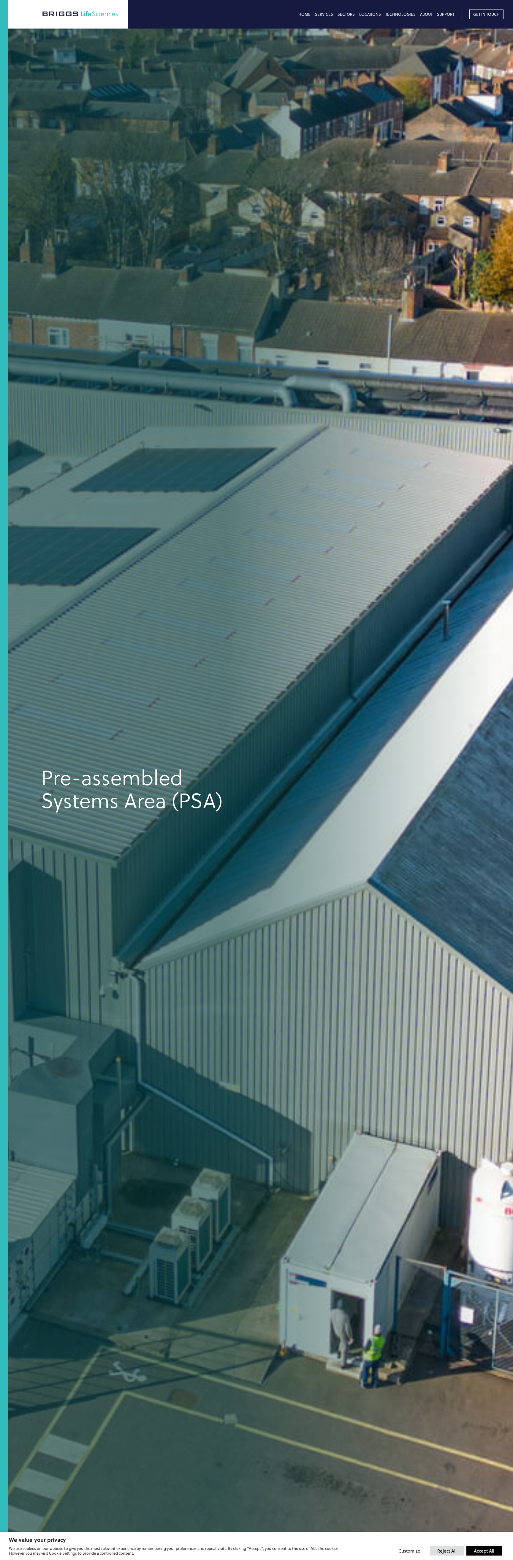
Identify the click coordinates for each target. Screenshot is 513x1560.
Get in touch (486, 14)
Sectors (346, 14)
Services (324, 14)
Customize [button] (409, 1551)
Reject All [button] (447, 1551)
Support (445, 14)
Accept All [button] (484, 1551)
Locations (370, 14)
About (426, 14)
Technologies (400, 14)
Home (304, 14)
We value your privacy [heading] (37, 1539)
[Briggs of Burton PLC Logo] (84, 14)
